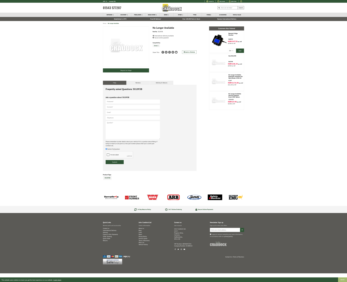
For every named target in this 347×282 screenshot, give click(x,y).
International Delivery (109, 230)
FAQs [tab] (114, 83)
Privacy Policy (143, 236)
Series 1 (156, 45)
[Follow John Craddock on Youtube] (184, 249)
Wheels (209, 15)
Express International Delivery (226, 19)
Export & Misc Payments (110, 234)
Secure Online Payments (205, 209)
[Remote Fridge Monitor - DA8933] (218, 40)
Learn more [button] (57, 280)
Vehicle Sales (237, 15)
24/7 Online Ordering (175, 209)
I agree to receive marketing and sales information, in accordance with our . (226, 235)
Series (166, 15)
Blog (140, 230)
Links (140, 232)
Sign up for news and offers (218, 225)
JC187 (235, 77)
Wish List (141, 242)
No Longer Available (113, 23)
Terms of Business (144, 240)
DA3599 (232, 58)
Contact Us (211, 1)
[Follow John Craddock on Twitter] (178, 249)
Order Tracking (107, 236)
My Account (222, 1)
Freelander (137, 15)
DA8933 (233, 36)
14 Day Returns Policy (144, 209)
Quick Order (233, 1)
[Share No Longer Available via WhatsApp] (169, 52)
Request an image (125, 70)
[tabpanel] (150, 128)
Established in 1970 (120, 19)
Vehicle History (143, 244)
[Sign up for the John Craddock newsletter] (242, 230)
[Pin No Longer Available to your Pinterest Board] (173, 52)
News (140, 234)
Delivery (105, 232)
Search (241, 8)
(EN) (112, 1)
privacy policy (228, 236)
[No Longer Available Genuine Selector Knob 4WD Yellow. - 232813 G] (218, 100)
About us (141, 228)
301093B (107, 178)
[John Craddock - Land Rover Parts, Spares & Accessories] (173, 7)
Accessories (222, 15)
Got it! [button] (342, 279)
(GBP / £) (105, 1)
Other (180, 15)
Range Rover (151, 15)
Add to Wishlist (190, 52)
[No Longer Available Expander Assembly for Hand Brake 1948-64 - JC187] (218, 81)
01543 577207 (112, 7)
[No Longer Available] (126, 46)
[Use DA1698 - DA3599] (218, 62)
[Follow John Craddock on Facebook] (175, 249)
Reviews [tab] (138, 83)
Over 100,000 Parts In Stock (191, 19)
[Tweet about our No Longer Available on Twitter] (166, 52)
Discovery (123, 15)
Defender (109, 15)
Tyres (194, 15)
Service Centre (143, 238)
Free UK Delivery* (155, 19)
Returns (105, 240)
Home (104, 23)
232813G (234, 96)
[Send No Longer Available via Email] (176, 52)
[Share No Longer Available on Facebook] (162, 52)
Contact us (106, 228)
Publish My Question (113, 149)
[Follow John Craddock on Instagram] (181, 249)
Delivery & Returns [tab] (161, 83)
